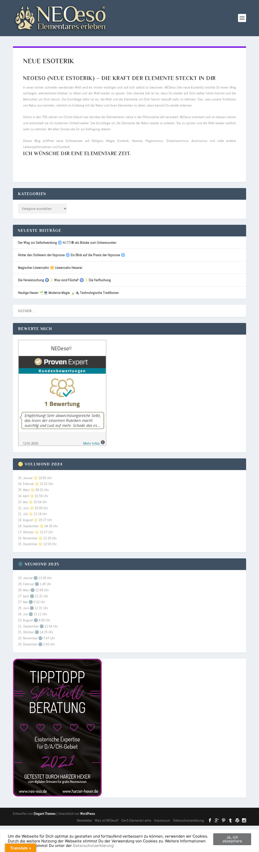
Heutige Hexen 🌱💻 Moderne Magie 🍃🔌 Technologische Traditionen (68, 292)
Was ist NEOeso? (107, 820)
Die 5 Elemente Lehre (136, 820)
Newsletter (84, 820)
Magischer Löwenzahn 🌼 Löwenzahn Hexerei (50, 267)
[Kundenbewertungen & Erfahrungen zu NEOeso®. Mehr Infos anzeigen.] (62, 444)
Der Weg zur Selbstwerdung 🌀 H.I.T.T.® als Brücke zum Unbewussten (67, 242)
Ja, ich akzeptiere (232, 839)
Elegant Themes (45, 814)
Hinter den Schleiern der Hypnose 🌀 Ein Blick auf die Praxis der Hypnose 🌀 (71, 255)
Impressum (162, 820)
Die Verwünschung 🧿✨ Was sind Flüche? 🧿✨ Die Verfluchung (64, 280)
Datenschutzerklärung (188, 820)
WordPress (87, 814)
